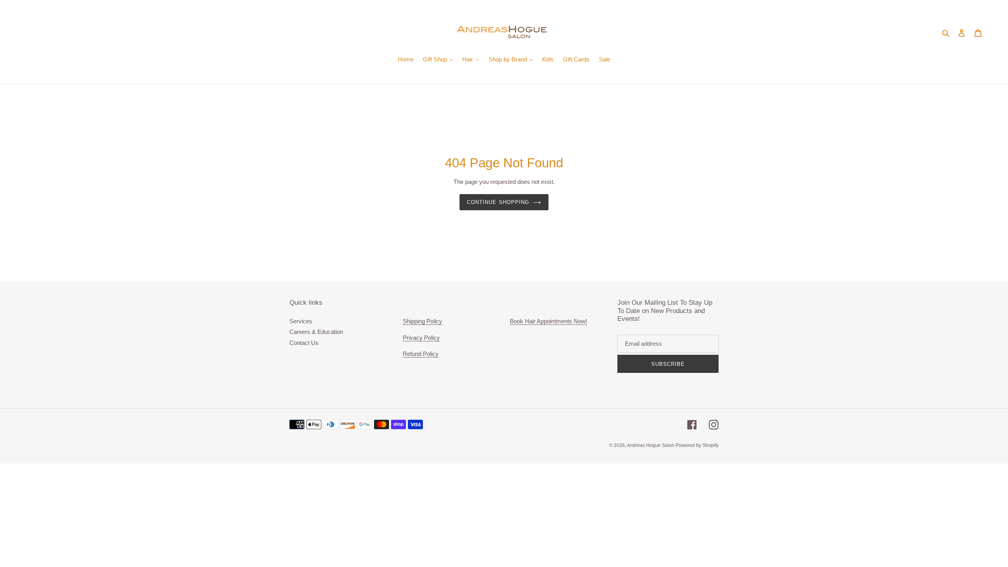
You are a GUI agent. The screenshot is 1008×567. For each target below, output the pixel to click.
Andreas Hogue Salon (651, 445)
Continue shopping (498, 202)
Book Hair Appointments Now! (548, 321)
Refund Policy (421, 353)
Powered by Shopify (697, 445)
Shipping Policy (422, 321)
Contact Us (304, 342)
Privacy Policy (421, 337)
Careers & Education (316, 331)
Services (300, 321)
